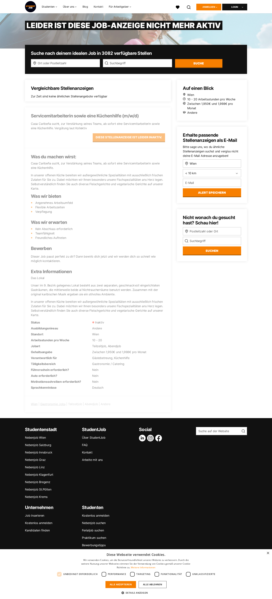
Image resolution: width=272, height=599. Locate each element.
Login (234, 7)
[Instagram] (151, 438)
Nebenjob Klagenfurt (39, 474)
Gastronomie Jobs (53, 404)
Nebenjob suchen (94, 523)
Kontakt (98, 6)
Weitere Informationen (143, 567)
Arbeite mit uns (92, 460)
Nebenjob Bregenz (37, 482)
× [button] (267, 553)
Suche (198, 63)
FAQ (84, 445)
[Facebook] (159, 438)
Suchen (212, 251)
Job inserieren (34, 515)
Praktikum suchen (94, 538)
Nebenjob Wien (35, 437)
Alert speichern (212, 192)
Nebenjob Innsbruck (38, 452)
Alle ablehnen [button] (152, 584)
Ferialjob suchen (93, 530)
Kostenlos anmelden (38, 523)
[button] (136, 593)
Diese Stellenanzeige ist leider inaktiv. (129, 137)
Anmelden (208, 7)
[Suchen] (188, 6)
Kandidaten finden (37, 530)
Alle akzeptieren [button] (121, 584)
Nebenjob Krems (36, 497)
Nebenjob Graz (35, 460)
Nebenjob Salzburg (38, 445)
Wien (34, 404)
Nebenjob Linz (35, 467)
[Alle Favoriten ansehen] (177, 6)
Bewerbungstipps (94, 545)
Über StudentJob (93, 437)
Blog (85, 6)
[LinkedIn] (143, 438)
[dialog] (136, 574)
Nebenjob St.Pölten (38, 489)
